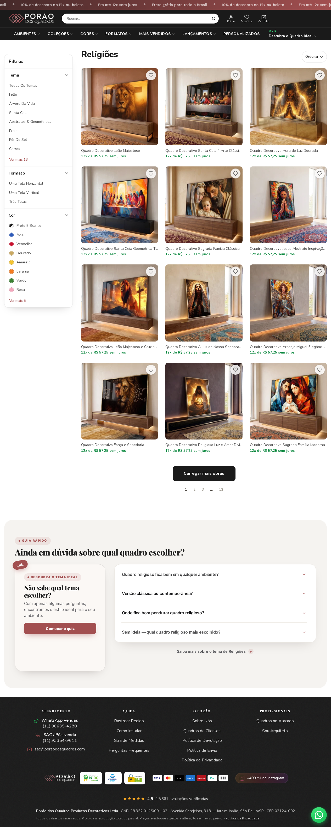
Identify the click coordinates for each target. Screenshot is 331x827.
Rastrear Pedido (129, 721)
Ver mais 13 (18, 159)
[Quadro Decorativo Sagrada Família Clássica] (203, 211)
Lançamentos (197, 33)
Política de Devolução (202, 740)
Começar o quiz (60, 628)
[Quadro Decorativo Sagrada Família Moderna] (288, 408)
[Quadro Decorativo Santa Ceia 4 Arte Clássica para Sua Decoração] (203, 113)
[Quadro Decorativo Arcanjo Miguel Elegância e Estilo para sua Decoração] (288, 309)
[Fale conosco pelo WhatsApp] (319, 815)
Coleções (58, 33)
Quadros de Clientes (202, 731)
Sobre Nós (202, 721)
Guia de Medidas (129, 740)
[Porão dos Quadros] (31, 18)
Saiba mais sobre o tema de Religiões (211, 651)
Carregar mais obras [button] (204, 473)
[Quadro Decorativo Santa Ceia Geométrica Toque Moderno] (119, 211)
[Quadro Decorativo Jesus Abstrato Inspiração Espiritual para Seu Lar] (288, 211)
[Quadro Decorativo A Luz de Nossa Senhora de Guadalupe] (203, 309)
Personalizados (241, 33)
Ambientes (25, 33)
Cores (87, 33)
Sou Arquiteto (275, 731)
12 (221, 489)
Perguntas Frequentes (129, 750)
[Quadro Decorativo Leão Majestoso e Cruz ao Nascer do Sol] (119, 309)
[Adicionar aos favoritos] (151, 75)
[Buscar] (214, 18)
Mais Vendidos (155, 33)
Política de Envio (202, 750)
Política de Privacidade (202, 760)
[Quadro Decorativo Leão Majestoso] (119, 113)
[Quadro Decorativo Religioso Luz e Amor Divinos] (203, 408)
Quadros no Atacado (275, 721)
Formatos (116, 33)
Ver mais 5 (17, 300)
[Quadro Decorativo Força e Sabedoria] (119, 408)
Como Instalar (129, 731)
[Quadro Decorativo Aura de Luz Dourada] (288, 113)
